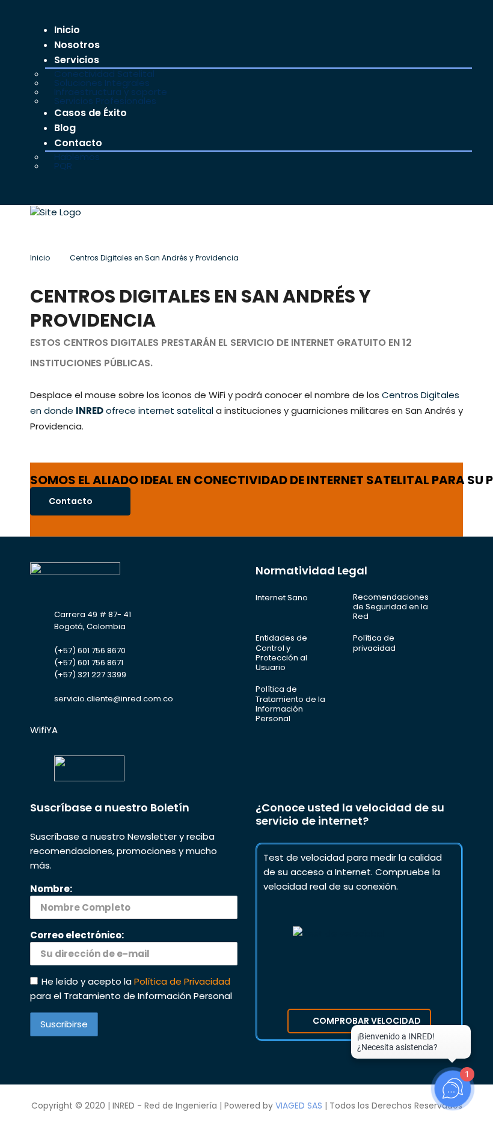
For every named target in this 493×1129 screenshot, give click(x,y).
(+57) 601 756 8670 (90, 650)
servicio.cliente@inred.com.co (113, 698)
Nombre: (51, 888)
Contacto (71, 501)
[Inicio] (55, 211)
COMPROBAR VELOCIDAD (367, 1021)
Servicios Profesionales (105, 100)
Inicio (67, 30)
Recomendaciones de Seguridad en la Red (391, 607)
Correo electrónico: (77, 935)
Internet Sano (282, 598)
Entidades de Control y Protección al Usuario (281, 652)
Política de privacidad (374, 643)
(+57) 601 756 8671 (88, 662)
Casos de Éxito (90, 113)
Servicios (76, 60)
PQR (63, 165)
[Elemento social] (38, 187)
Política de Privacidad (182, 981)
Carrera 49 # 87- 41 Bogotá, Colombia (92, 620)
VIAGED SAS (298, 1106)
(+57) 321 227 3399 (90, 674)
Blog (65, 128)
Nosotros (77, 45)
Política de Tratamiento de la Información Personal (290, 704)
